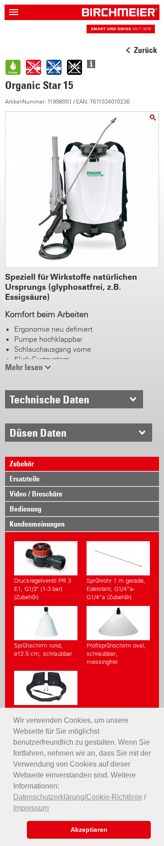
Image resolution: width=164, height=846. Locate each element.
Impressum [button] (31, 808)
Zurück (145, 50)
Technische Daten (49, 399)
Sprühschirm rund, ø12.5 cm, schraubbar (43, 649)
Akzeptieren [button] (89, 829)
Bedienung (25, 508)
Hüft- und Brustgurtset (43, 710)
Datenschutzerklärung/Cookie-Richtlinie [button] (77, 797)
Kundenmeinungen (37, 523)
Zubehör (22, 463)
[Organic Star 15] (153, 117)
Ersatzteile (25, 478)
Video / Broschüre (36, 493)
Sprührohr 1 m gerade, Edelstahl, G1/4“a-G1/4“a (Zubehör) (116, 589)
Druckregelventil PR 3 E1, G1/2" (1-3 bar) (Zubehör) (42, 589)
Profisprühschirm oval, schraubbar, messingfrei (116, 653)
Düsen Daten (38, 432)
